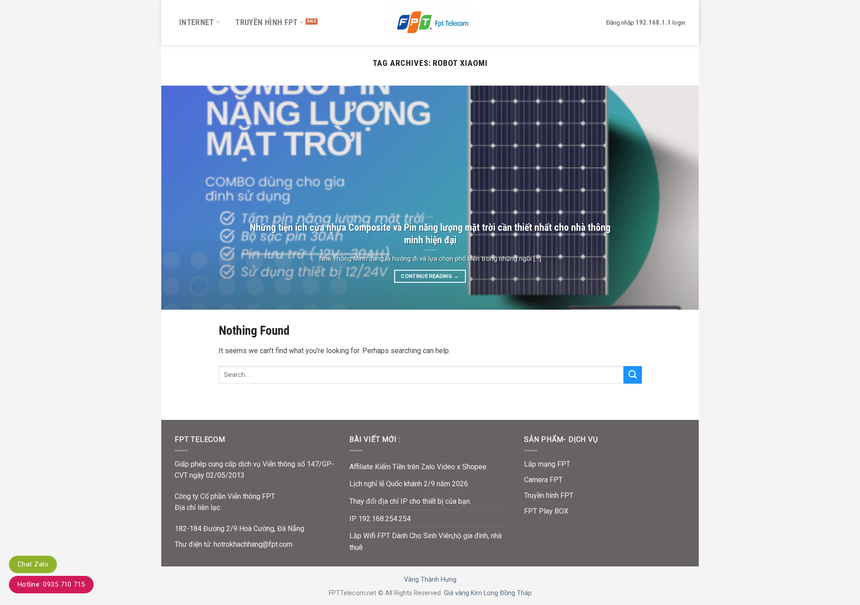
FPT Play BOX (546, 511)
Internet (196, 22)
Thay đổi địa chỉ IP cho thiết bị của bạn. (410, 501)
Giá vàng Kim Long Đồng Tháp (488, 593)
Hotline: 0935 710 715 (51, 584)
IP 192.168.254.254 (380, 518)
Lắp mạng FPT (547, 464)
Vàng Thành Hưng (430, 579)
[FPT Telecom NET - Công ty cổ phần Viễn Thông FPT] (430, 22)
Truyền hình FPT (266, 22)
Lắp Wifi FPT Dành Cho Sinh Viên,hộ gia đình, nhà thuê (425, 542)
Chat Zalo (32, 564)
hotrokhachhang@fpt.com (253, 544)
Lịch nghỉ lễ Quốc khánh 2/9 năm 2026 (408, 484)
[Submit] (632, 375)
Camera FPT (543, 479)
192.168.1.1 (653, 22)
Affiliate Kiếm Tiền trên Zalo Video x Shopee (417, 466)
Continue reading (430, 276)
